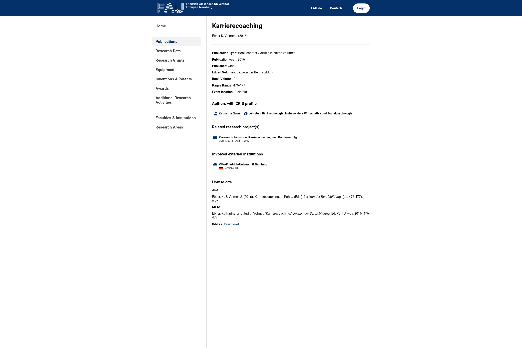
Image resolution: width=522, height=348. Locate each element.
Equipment (165, 70)
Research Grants (170, 60)
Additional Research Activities (173, 100)
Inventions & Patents (174, 79)
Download (231, 224)
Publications (166, 41)
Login (361, 8)
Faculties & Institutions (176, 118)
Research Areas (169, 127)
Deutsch (336, 8)
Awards (162, 88)
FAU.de (316, 8)
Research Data (168, 51)
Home (161, 26)
